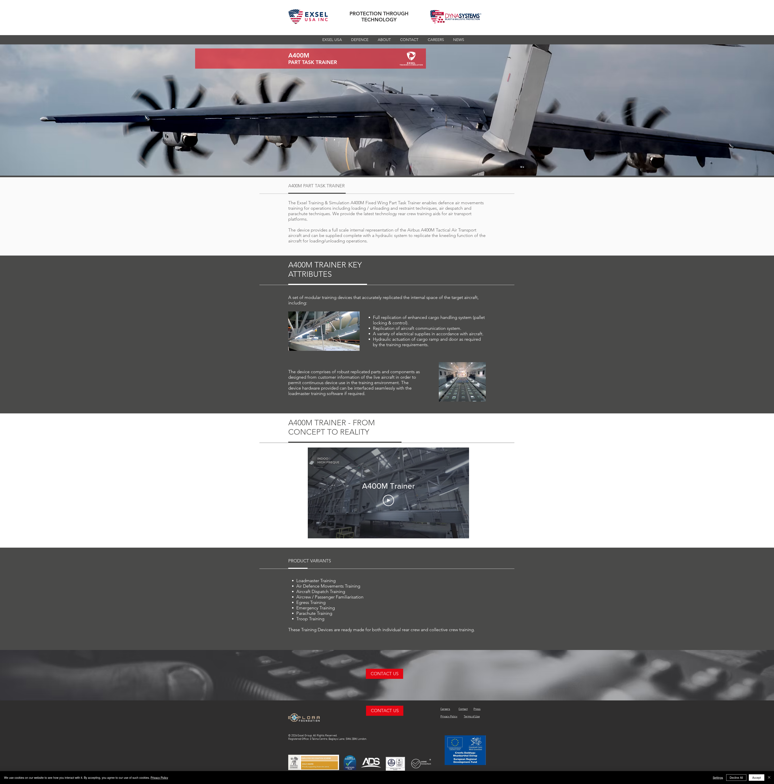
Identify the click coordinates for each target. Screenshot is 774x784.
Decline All (736, 778)
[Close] (769, 777)
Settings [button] (718, 778)
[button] (332, 41)
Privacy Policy (159, 778)
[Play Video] (388, 500)
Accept (756, 778)
